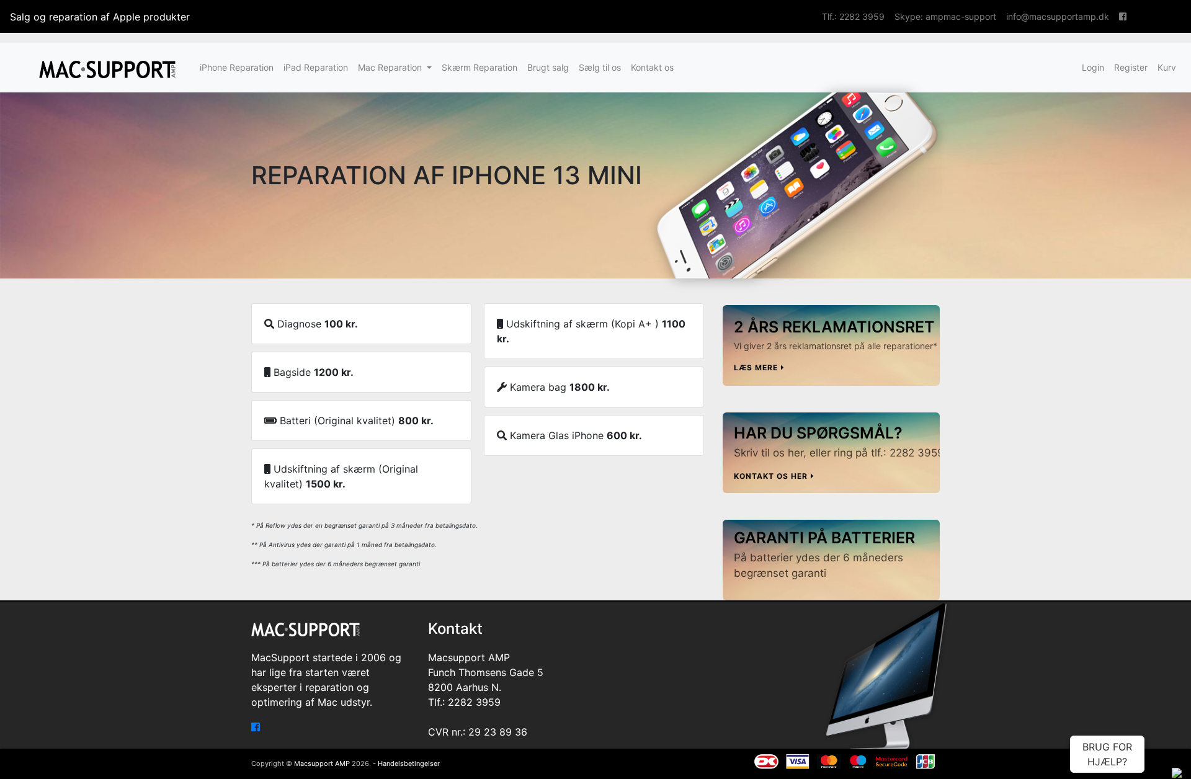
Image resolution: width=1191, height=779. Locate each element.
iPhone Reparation (237, 67)
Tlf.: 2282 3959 (853, 16)
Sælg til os (600, 67)
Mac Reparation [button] (391, 67)
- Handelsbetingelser (406, 763)
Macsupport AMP (322, 763)
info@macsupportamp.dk (1057, 16)
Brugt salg (548, 67)
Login (1093, 67)
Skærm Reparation (479, 67)
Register (1131, 67)
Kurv (1167, 67)
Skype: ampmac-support (945, 16)
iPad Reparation (315, 67)
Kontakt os (652, 67)
